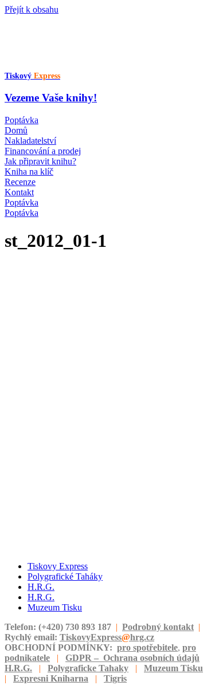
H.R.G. (18, 668)
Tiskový (32, 75)
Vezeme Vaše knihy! (51, 98)
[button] (21, 120)
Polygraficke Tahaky (88, 668)
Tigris (115, 678)
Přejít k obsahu (31, 9)
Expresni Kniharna (50, 678)
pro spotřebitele (147, 647)
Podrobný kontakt (158, 627)
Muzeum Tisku (173, 668)
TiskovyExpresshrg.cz (107, 637)
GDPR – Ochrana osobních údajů (132, 658)
